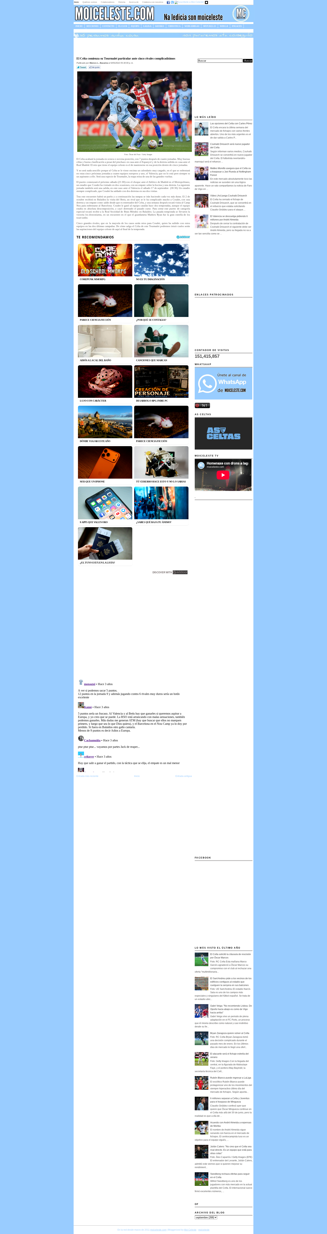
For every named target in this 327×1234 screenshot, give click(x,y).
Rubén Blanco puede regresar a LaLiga (230, 1077)
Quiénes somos (90, 2)
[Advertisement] (163, 46)
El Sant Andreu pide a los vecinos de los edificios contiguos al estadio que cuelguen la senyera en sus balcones (230, 982)
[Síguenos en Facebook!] (168, 2)
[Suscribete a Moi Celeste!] (189, 2)
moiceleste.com (158, 1230)
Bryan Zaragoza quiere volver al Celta (229, 1033)
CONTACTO (108, 26)
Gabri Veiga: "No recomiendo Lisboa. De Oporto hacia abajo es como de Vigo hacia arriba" (231, 1009)
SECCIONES (92, 26)
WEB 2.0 (224, 26)
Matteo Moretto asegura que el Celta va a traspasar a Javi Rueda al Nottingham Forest (230, 171)
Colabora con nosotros (152, 2)
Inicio (76, 2)
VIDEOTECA (174, 26)
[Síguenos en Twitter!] (172, 2)
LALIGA (147, 26)
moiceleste (203, 1230)
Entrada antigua (183, 776)
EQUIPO (135, 26)
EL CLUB (122, 26)
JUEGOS (80, 30)
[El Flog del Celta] (206, 2)
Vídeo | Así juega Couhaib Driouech (228, 195)
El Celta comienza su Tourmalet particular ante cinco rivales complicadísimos (125, 58)
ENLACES (237, 26)
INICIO (79, 26)
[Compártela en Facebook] (94, 69)
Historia (121, 2)
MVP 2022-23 (209, 26)
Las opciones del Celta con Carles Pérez (231, 123)
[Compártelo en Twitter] (82, 69)
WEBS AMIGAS (192, 26)
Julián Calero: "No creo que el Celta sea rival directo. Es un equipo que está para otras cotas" (231, 1150)
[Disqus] (134, 627)
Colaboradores (107, 2)
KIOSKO (159, 26)
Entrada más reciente (87, 776)
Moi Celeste (190, 1230)
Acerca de (134, 2)
